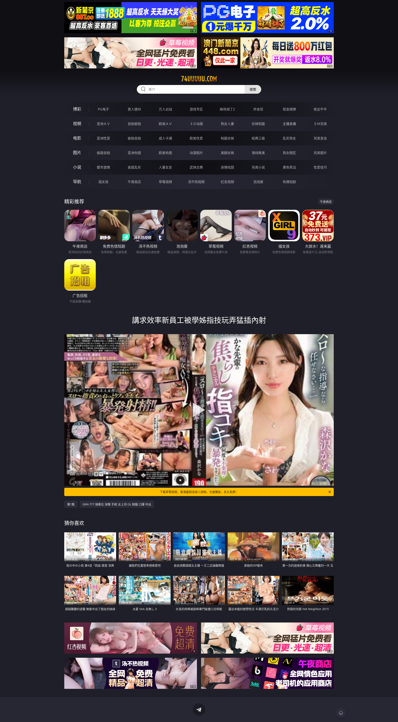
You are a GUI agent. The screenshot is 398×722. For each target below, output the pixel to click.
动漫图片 (196, 152)
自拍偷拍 (134, 123)
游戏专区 (196, 109)
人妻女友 (165, 167)
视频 (77, 123)
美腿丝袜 (227, 152)
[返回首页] (341, 713)
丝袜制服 (258, 123)
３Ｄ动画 (196, 123)
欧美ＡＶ (165, 123)
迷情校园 (227, 167)
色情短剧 (289, 182)
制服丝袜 (227, 138)
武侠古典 (196, 167)
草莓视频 (165, 182)
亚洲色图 (134, 152)
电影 (77, 138)
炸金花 (258, 109)
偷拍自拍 (134, 138)
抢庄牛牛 (320, 109)
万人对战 (165, 109)
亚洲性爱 (103, 138)
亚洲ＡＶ (103, 123)
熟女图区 (289, 152)
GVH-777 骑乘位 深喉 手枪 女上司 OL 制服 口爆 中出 (117, 504)
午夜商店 (134, 182)
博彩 (77, 109)
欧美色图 (165, 152)
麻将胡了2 (227, 109)
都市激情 (103, 167)
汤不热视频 (196, 182)
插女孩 (103, 182)
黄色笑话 (289, 167)
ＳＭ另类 (320, 123)
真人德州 (134, 109)
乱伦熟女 (289, 138)
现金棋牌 (289, 109)
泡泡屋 (258, 182)
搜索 (253, 89)
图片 (77, 152)
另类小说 (258, 167)
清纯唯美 (258, 152)
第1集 (71, 504)
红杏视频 (227, 182)
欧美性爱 (196, 138)
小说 (77, 167)
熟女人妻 (227, 123)
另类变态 (320, 138)
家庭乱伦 (134, 167)
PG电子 (103, 109)
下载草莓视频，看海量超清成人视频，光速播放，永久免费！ (199, 492)
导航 (77, 181)
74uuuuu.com (199, 79)
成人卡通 (165, 138)
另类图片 (320, 152)
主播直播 (289, 123)
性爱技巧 (320, 167)
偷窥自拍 (103, 152)
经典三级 (258, 138)
